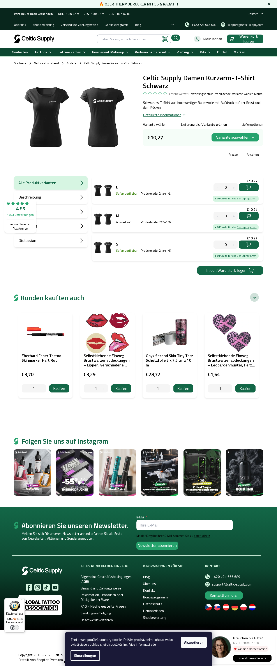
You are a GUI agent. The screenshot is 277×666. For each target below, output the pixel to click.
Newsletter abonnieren (157, 545)
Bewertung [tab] (27, 226)
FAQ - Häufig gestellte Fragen (103, 606)
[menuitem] (20, 52)
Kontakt (149, 590)
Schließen (176, 155)
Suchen (175, 38)
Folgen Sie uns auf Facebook (29, 587)
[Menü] (22, 600)
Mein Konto (212, 39)
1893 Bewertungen (20, 214)
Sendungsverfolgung (96, 613)
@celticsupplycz (46, 587)
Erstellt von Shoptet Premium (40, 659)
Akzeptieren (193, 642)
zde (153, 644)
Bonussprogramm (117, 24)
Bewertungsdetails (201, 94)
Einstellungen (85, 655)
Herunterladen (153, 610)
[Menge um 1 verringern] (26, 388)
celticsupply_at (37, 587)
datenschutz (202, 535)
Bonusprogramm (246, 198)
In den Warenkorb (249, 187)
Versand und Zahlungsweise (79, 24)
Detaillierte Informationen (162, 114)
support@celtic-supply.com (232, 584)
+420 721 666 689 (226, 576)
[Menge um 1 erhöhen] (42, 388)
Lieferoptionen (252, 124)
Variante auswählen (232, 137)
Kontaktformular (224, 595)
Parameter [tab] (27, 211)
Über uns (20, 24)
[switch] (14, 627)
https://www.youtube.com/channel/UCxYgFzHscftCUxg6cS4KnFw (55, 587)
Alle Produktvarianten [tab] (37, 183)
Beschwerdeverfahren (97, 619)
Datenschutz (152, 603)
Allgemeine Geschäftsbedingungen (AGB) (106, 579)
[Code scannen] (165, 39)
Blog (138, 24)
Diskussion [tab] (27, 240)
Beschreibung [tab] (29, 197)
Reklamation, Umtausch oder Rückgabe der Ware (102, 597)
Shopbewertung (43, 24)
